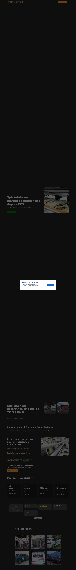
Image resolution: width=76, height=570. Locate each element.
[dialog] (38, 285)
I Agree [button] (50, 285)
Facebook (32, 287)
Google (29, 287)
